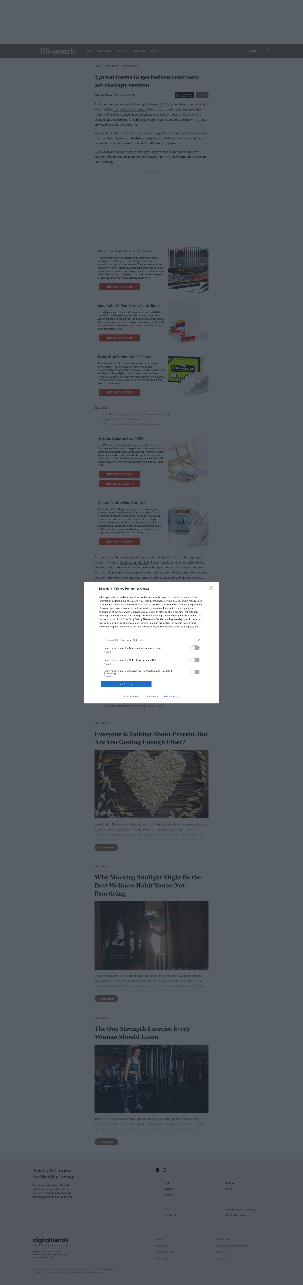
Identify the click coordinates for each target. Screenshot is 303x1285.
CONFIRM (126, 684)
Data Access (151, 696)
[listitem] (151, 640)
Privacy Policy (171, 696)
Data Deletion (131, 696)
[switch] (195, 647)
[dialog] (151, 642)
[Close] (212, 589)
